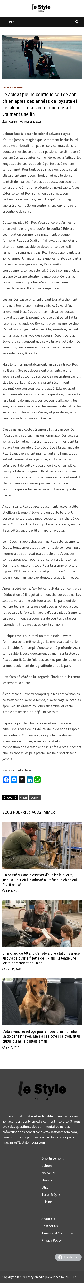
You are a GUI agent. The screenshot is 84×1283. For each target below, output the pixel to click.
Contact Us (49, 1226)
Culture (46, 1165)
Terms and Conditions (57, 1233)
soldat (35, 797)
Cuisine (46, 1201)
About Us (48, 1218)
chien (23, 797)
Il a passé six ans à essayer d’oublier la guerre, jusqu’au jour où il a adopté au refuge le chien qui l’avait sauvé (39, 880)
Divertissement (13, 87)
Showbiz (47, 1180)
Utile (44, 1187)
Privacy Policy (51, 1240)
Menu (13, 22)
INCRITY (70, 1277)
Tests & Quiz (50, 1194)
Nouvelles (48, 1173)
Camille (13, 121)
